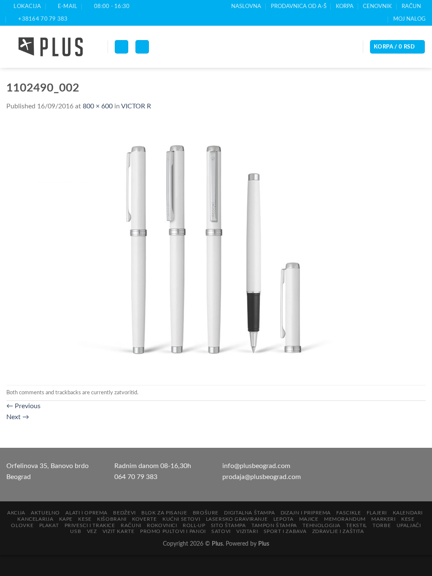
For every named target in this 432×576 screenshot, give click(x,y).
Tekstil (356, 525)
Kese (84, 519)
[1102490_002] (175, 248)
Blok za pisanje (164, 512)
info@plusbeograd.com (256, 466)
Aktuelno (45, 512)
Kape (66, 519)
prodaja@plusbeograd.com (261, 477)
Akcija (16, 512)
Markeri (383, 519)
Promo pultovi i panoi (173, 531)
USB (75, 531)
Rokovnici (162, 525)
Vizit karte (119, 531)
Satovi (221, 531)
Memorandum (345, 519)
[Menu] (121, 47)
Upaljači (409, 525)
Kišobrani (112, 519)
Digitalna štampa (249, 512)
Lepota (283, 519)
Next (17, 417)
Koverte (144, 519)
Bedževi (124, 512)
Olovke (22, 525)
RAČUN (411, 6)
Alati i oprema (86, 512)
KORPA (345, 6)
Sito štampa (228, 525)
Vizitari (247, 531)
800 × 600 (98, 106)
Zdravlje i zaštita (338, 531)
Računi (131, 525)
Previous (23, 406)
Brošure (206, 512)
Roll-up (194, 525)
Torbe (382, 525)
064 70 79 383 (135, 477)
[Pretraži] (142, 47)
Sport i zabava (285, 531)
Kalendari (408, 512)
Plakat (49, 525)
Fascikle (348, 512)
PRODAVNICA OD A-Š (299, 6)
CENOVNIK (377, 6)
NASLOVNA (246, 6)
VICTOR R (136, 106)
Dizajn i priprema (306, 512)
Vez (92, 531)
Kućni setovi (181, 519)
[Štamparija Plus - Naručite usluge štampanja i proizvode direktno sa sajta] (50, 47)
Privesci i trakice (90, 525)
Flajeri (377, 512)
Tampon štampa (274, 525)
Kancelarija (35, 519)
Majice (309, 519)
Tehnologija (321, 525)
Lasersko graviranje (237, 519)
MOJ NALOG (409, 19)
